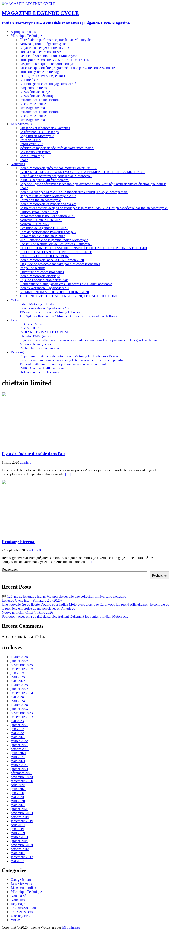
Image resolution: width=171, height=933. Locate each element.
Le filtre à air (29, 80)
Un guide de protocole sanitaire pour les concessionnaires (60, 264)
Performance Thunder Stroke (40, 100)
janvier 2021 (19, 769)
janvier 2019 (19, 841)
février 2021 (19, 765)
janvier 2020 (19, 809)
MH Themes (71, 927)
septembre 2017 (22, 857)
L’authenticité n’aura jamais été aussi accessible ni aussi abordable (66, 284)
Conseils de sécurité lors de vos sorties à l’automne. (56, 244)
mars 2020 (18, 805)
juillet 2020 (18, 789)
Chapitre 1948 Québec (35, 336)
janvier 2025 (19, 689)
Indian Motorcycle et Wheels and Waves (48, 204)
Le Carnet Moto (31, 324)
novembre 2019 (22, 813)
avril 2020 (18, 801)
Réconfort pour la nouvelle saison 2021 (47, 216)
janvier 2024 (19, 709)
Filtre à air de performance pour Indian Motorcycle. (56, 40)
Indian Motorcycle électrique (40, 276)
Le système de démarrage (37, 96)
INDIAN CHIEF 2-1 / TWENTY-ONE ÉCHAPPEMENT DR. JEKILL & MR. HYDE (82, 172)
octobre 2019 (20, 817)
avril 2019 (18, 833)
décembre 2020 (21, 773)
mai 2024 (17, 697)
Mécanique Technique (26, 36)
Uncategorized (21, 916)
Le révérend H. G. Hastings (39, 132)
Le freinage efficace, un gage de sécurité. (48, 84)
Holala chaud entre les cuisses (40, 52)
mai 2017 (17, 861)
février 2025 (19, 685)
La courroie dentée (33, 104)
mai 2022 (17, 733)
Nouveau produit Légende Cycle (43, 44)
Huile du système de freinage (40, 72)
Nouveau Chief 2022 (34, 224)
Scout (24, 160)
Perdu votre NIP (31, 144)
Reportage (18, 352)
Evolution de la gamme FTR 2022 (44, 228)
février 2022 (19, 741)
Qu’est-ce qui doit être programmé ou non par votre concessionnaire (67, 68)
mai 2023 (17, 721)
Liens (14, 320)
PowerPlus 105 (30, 140)
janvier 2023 (19, 725)
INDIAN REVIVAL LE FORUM (44, 332)
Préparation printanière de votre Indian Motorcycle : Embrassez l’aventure (71, 356)
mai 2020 (17, 797)
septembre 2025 (22, 669)
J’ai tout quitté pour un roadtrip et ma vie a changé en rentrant (63, 364)
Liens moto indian (23, 888)
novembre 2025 (22, 665)
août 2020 (18, 785)
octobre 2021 (20, 749)
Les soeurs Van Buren (35, 152)
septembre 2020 (22, 781)
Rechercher (10, 569)
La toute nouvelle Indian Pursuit (42, 236)
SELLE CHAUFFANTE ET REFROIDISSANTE (56, 252)
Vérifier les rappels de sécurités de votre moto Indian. (57, 148)
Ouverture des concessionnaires (42, 272)
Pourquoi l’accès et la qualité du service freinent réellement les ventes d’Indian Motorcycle (65, 616)
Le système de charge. (35, 92)
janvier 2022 (19, 745)
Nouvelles (18, 164)
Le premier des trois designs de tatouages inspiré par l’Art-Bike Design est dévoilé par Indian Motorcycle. (94, 208)
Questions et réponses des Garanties (45, 128)
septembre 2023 (22, 717)
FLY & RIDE (29, 328)
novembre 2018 (22, 845)
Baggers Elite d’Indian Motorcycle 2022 (48, 196)
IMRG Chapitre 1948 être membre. (44, 180)
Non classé (18, 896)
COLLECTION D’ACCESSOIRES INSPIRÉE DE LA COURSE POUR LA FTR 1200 (83, 248)
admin (24, 462)
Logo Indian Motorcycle (37, 136)
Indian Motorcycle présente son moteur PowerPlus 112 (58, 168)
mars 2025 (18, 681)
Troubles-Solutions (24, 908)
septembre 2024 (22, 693)
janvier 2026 (19, 661)
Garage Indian (21, 880)
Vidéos (15, 300)
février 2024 (19, 705)
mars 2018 (18, 853)
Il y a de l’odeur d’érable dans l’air (44, 280)
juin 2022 (17, 729)
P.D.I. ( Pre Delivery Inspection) (42, 76)
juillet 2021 (18, 753)
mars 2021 (18, 761)
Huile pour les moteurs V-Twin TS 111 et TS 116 (54, 60)
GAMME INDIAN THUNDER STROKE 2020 (54, 292)
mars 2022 (18, 737)
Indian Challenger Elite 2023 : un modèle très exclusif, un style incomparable (74, 192)
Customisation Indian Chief (39, 212)
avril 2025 (18, 677)
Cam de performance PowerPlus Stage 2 (48, 232)
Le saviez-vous (21, 124)
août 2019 (18, 825)
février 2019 (19, 837)
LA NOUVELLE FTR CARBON (44, 256)
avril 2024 (18, 701)
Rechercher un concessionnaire (41, 348)
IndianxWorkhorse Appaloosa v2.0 (44, 288)
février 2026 (19, 657)
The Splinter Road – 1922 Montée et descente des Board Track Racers (69, 316)
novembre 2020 (22, 777)
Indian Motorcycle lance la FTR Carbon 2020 (52, 260)
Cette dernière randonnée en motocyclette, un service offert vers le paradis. (72, 360)
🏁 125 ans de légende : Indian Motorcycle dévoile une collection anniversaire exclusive (64, 596)
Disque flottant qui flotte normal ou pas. (47, 64)
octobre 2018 (20, 849)
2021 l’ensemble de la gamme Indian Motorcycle (54, 240)
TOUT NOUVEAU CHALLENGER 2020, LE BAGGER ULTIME (70, 296)
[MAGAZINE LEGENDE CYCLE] (28, 4)
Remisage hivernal (33, 108)
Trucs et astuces (22, 912)
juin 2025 (17, 673)
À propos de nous (23, 32)
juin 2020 (17, 793)
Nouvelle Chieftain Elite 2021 (41, 220)
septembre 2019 (22, 821)
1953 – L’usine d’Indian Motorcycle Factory (51, 312)
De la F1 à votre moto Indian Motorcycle (48, 56)
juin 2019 (17, 829)
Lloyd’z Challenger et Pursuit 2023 (44, 48)
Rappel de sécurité (32, 268)
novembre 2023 (22, 713)
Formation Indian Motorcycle (40, 200)
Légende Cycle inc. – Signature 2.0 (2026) (32, 600)
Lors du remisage (32, 156)
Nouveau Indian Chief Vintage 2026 (27, 612)
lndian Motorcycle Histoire (38, 304)
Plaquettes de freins (33, 88)
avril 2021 (18, 757)
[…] (68, 474)
